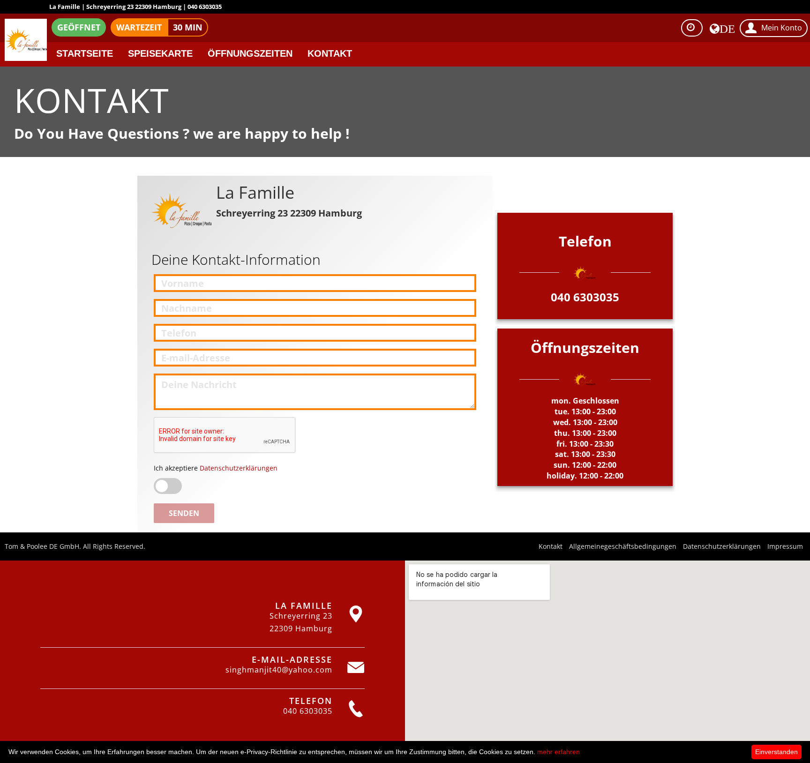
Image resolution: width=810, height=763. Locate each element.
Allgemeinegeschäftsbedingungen (622, 546)
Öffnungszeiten (250, 53)
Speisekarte (160, 53)
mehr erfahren (558, 752)
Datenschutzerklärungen (238, 468)
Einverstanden (776, 752)
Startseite (84, 53)
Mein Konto (781, 27)
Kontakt (330, 53)
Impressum (785, 546)
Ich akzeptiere (216, 468)
